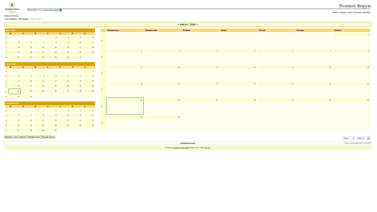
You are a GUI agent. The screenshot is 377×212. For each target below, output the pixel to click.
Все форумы (11, 19)
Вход (46, 10)
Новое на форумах (11, 15)
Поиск (350, 12)
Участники (357, 12)
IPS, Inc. (208, 148)
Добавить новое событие (15, 137)
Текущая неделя (48, 137)
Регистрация (53, 10)
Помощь (343, 12)
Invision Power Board (181, 148)
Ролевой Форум (355, 5)
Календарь (367, 12)
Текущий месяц (34, 137)
